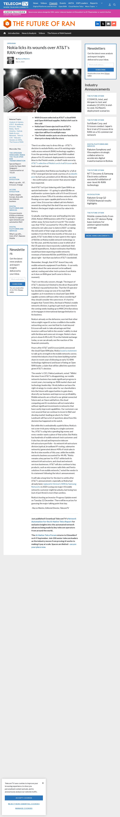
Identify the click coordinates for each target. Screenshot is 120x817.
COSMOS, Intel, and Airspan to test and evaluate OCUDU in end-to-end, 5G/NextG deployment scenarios (99, 105)
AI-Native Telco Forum (46, 535)
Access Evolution (14, 178)
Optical (19, 131)
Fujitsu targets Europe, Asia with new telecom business (16, 198)
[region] (24, 797)
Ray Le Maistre (24, 59)
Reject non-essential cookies (23, 804)
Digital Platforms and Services (45, 6)
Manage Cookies (23, 808)
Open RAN (63, 6)
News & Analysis (29, 33)
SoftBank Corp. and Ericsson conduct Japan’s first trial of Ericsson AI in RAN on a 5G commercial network (100, 129)
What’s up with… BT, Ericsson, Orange (17, 183)
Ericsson (12, 127)
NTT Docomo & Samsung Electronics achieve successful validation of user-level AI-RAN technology (100, 179)
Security (103, 7)
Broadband (19, 124)
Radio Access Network (14, 134)
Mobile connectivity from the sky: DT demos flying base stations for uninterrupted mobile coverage (100, 222)
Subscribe (17, 284)
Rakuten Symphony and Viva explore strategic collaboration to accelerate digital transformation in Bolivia (100, 155)
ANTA (71, 3)
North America (14, 130)
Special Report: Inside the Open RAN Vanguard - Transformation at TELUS (17, 168)
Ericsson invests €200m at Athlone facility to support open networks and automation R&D (16, 217)
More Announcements (97, 236)
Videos (44, 3)
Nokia (11, 129)
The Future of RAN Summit (59, 33)
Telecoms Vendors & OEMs (15, 139)
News (35, 3)
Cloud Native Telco (75, 6)
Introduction (13, 33)
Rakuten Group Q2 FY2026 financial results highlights (99, 200)
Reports (94, 3)
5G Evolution (93, 194)
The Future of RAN (16, 142)
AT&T (11, 124)
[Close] (42, 783)
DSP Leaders (82, 3)
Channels (53, 3)
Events (63, 3)
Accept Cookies (24, 798)
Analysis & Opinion (16, 122)
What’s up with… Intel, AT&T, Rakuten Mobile (17, 236)
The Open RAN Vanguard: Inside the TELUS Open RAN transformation (17, 157)
